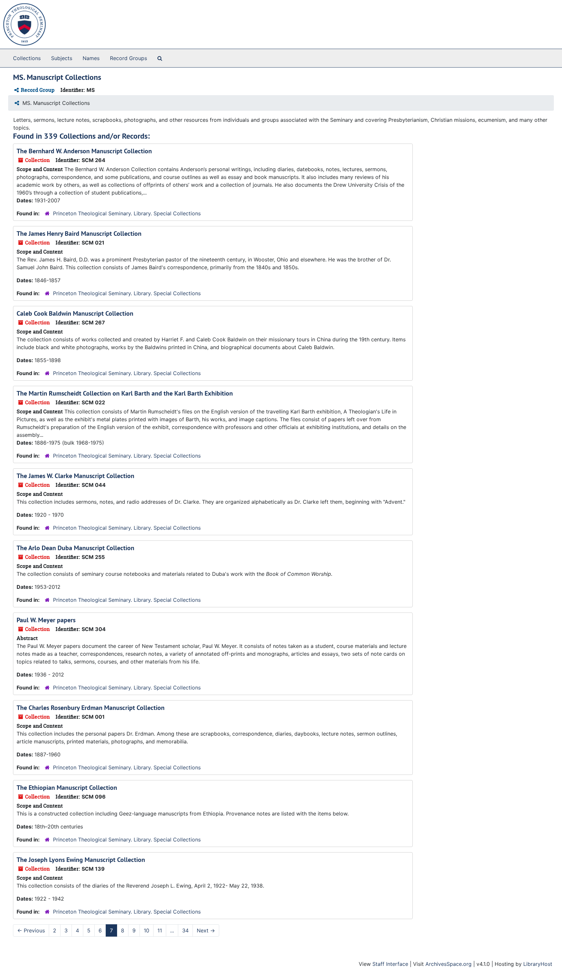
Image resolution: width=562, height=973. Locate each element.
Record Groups (128, 58)
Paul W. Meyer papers (46, 620)
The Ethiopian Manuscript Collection (67, 787)
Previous (31, 930)
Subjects (61, 58)
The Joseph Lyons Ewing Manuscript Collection (81, 859)
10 (146, 930)
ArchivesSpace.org (448, 964)
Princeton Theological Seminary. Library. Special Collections (127, 213)
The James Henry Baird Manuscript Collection (79, 233)
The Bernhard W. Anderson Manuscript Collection (84, 151)
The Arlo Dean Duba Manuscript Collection (75, 548)
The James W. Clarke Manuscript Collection (75, 476)
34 (185, 930)
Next (206, 930)
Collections (27, 58)
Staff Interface (390, 964)
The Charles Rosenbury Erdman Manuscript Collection (91, 707)
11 (159, 930)
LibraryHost (537, 964)
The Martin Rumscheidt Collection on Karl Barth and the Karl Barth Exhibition (125, 393)
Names (91, 58)
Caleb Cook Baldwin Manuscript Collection (75, 313)
